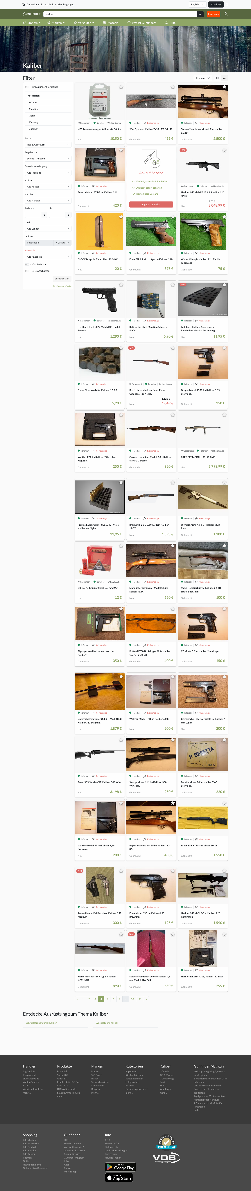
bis (50, 208)
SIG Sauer (96, 1075)
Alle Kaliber (29, 1153)
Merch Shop (70, 1171)
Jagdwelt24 (29, 1071)
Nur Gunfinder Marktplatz (44, 86)
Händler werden (72, 1143)
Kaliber (28, 180)
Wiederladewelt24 (33, 1089)
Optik (32, 115)
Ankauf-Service (72, 1153)
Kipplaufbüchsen (134, 1075)
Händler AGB (112, 1143)
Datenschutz (111, 1146)
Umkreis (29, 236)
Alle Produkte (34, 172)
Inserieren (213, 14)
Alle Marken (29, 1140)
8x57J (163, 1085)
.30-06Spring (167, 1075)
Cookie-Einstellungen (116, 1150)
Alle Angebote (34, 256)
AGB (107, 1140)
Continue (216, 4)
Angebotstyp (31, 152)
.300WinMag (167, 1078)
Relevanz (201, 78)
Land (27, 222)
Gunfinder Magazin (74, 1157)
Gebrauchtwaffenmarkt (35, 1168)
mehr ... (27, 1092)
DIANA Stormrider (67, 1089)
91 (140, 999)
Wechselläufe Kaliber (107, 1022)
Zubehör (33, 128)
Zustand (29, 138)
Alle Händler (29, 1150)
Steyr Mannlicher (100, 1082)
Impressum (111, 1153)
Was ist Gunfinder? (144, 22)
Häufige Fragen (113, 1157)
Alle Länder (33, 228)
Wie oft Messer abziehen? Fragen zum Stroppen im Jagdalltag (207, 1089)
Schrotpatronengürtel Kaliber (41, 1022)
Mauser (95, 1071)
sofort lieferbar (38, 264)
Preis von (29, 208)
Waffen (33, 102)
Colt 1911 (62, 1085)
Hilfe (172, 22)
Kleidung (33, 122)
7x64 (162, 1082)
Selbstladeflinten (134, 1078)
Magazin (112, 22)
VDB (25, 1085)
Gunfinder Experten (74, 1150)
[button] (224, 14)
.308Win (164, 1071)
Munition (33, 109)
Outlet (26, 1161)
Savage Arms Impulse (68, 1092)
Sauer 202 (62, 1075)
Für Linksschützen (40, 270)
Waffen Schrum (31, 1082)
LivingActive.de (31, 1078)
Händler (29, 194)
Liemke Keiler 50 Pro (68, 1082)
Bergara (95, 1089)
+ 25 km (60, 242)
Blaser (94, 1078)
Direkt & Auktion (36, 158)
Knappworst (29, 1075)
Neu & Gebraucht (36, 144)
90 (132, 999)
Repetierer (131, 1071)
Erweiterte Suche (63, 286)
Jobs (66, 1161)
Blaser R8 (62, 1071)
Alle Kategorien (31, 1143)
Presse (67, 1168)
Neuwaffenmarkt (32, 1164)
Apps (66, 1164)
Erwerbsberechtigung (36, 166)
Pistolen (130, 1085)
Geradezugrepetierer (137, 1089)
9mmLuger (165, 1089)
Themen (27, 1157)
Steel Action (97, 1085)
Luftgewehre (132, 1082)
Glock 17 (62, 1078)
